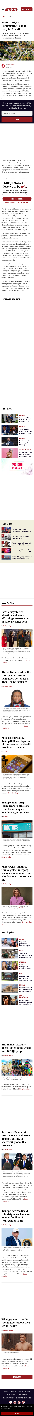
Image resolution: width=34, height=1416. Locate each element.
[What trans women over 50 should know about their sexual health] (10, 453)
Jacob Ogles (5, 751)
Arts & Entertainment (24, 996)
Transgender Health (25, 450)
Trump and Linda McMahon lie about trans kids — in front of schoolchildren (25, 422)
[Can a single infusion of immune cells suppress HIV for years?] (6, 551)
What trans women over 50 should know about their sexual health (25, 455)
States (21, 951)
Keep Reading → (14, 793)
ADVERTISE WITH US (12, 1394)
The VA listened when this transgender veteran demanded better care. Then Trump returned (16, 677)
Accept (17, 1413)
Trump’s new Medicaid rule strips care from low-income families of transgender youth (17, 1215)
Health (9, 16)
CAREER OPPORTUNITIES (23, 1391)
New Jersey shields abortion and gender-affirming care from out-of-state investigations (16, 616)
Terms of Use (7, 1408)
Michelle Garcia (11, 64)
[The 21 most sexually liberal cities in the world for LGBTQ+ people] (17, 1067)
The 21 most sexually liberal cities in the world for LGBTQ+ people (16, 1048)
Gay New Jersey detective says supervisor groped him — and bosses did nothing (25, 980)
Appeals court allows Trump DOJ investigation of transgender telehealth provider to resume (16, 742)
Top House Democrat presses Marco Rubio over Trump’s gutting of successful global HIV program (17, 1138)
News (20, 973)
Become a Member (17, 199)
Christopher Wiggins (7, 626)
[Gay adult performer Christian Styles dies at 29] (10, 942)
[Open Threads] (19, 1402)
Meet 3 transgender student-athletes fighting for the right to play (25, 968)
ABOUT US (13, 1391)
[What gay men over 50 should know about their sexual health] (17, 1342)
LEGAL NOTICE (27, 1398)
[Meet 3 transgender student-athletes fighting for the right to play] (10, 965)
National (22, 415)
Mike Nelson (21, 908)
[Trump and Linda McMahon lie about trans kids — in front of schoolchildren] (10, 418)
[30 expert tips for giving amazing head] (6, 537)
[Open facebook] (10, 1402)
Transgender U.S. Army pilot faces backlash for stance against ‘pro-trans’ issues (22, 545)
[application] (17, 466)
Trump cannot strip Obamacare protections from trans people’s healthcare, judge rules (15, 807)
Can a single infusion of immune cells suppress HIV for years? (21, 552)
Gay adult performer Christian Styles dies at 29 (24, 944)
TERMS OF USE (19, 1398)
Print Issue (23, 962)
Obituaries (22, 939)
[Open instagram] (23, 1402)
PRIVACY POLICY (23, 1394)
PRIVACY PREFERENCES (8, 1398)
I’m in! (17, 119)
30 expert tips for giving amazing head (20, 537)
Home (3, 16)
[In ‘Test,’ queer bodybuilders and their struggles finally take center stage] (10, 1000)
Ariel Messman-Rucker (8, 1055)
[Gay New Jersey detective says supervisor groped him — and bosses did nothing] (10, 977)
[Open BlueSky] (14, 1402)
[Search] (18, 9)
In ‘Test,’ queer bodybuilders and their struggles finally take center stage (25, 1004)
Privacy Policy (28, 1406)
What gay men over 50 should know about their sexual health (16, 1322)
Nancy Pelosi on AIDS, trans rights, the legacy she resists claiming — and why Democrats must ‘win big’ (17, 873)
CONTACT (6, 1391)
